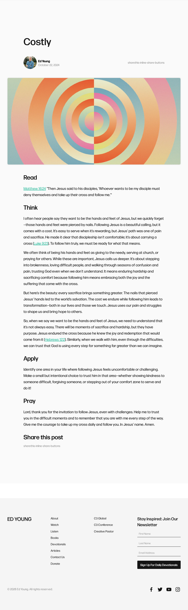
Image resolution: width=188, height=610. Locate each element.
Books (55, 538)
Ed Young (44, 61)
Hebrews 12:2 (55, 339)
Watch (55, 525)
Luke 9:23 (41, 243)
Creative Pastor (104, 531)
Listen (54, 531)
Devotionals (58, 544)
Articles (55, 550)
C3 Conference (103, 525)
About (54, 518)
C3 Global (100, 518)
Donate (55, 563)
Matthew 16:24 (35, 188)
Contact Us (58, 557)
